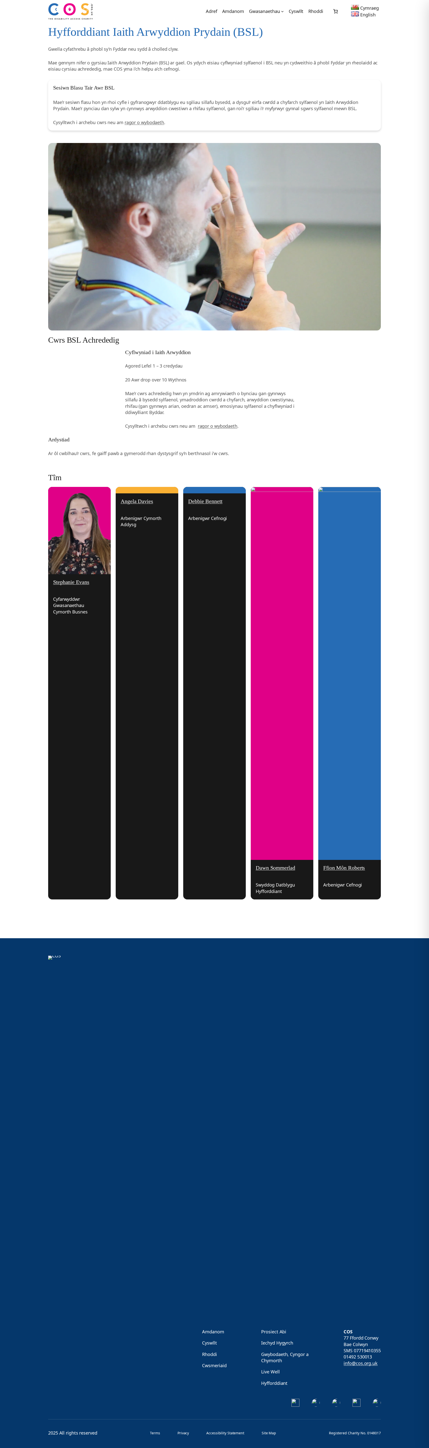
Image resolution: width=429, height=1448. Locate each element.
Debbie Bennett (205, 501)
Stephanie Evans (71, 582)
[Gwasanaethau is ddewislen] (282, 11)
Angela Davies (137, 501)
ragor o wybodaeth (144, 122)
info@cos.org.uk (361, 1363)
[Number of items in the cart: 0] (335, 11)
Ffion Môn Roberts (344, 868)
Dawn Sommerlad (275, 868)
